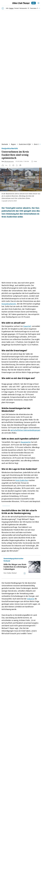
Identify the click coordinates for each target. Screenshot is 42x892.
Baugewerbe (26, 442)
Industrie (30, 599)
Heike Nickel (12, 573)
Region (13, 144)
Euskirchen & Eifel (25, 144)
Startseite (5, 144)
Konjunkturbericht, (9, 304)
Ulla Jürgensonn (9, 161)
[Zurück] (3, 8)
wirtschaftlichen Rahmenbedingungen (25, 430)
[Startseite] (21, 3)
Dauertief (27, 326)
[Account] (38, 3)
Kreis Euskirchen (21, 480)
